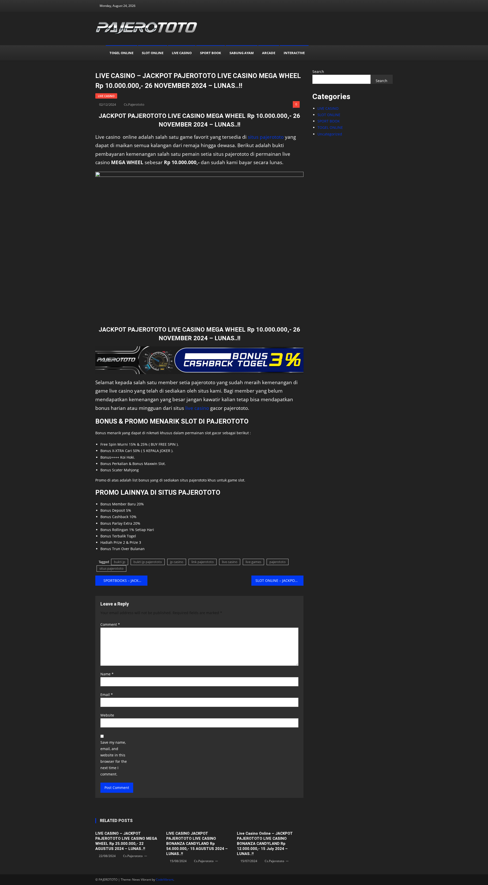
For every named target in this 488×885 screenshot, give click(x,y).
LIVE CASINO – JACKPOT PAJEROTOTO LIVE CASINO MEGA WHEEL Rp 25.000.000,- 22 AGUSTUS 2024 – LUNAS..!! (126, 841)
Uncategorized (329, 134)
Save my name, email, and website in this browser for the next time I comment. (113, 758)
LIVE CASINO (182, 53)
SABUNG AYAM (242, 53)
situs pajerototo (266, 137)
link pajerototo (202, 562)
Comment (110, 624)
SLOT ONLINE (152, 53)
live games (253, 562)
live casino (197, 408)
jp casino (176, 562)
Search (318, 71)
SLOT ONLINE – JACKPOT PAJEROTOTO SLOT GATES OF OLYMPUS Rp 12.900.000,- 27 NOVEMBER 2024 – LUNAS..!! (279, 580)
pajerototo (277, 562)
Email (106, 694)
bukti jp (119, 562)
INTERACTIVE (294, 53)
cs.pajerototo (134, 104)
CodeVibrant (164, 879)
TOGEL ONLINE (121, 53)
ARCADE (268, 53)
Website (107, 715)
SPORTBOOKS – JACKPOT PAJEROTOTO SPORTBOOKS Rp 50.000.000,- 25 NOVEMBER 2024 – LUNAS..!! (125, 580)
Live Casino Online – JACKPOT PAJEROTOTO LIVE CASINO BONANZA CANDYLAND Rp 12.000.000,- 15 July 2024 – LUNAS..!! (265, 843)
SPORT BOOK (210, 53)
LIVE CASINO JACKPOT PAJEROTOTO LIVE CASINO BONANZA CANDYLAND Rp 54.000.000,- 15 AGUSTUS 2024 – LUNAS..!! (197, 843)
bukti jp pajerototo (147, 562)
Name (107, 674)
